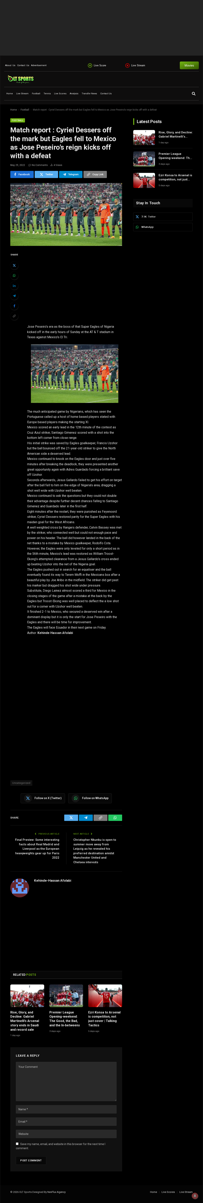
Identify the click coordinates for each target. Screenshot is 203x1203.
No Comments (40, 165)
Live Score (100, 65)
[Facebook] (14, 306)
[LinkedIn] (14, 286)
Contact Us (23, 65)
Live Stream (138, 65)
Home (9, 93)
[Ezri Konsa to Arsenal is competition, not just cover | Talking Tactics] (105, 995)
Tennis (47, 93)
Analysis (74, 93)
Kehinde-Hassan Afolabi (52, 880)
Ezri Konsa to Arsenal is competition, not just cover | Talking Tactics (104, 1018)
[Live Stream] (127, 65)
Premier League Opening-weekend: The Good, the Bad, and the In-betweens (64, 1018)
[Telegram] (14, 296)
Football (36, 93)
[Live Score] (90, 65)
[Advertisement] (101, 28)
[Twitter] (14, 265)
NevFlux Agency (56, 1191)
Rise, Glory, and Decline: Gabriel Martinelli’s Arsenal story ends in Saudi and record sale (24, 1021)
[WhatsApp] (14, 275)
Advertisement (38, 65)
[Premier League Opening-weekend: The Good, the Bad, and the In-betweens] (66, 995)
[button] (193, 94)
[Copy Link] (14, 316)
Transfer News (89, 93)
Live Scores (60, 93)
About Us (10, 65)
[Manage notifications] (195, 1196)
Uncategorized (21, 782)
